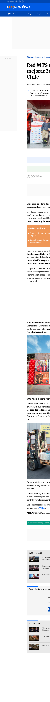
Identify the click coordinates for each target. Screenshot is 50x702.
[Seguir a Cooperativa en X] (19, 1)
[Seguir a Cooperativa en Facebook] (16, 1)
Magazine (22, 14)
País (14, 14)
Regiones (40, 14)
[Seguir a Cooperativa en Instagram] (22, 1)
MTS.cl (42, 508)
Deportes (31, 14)
